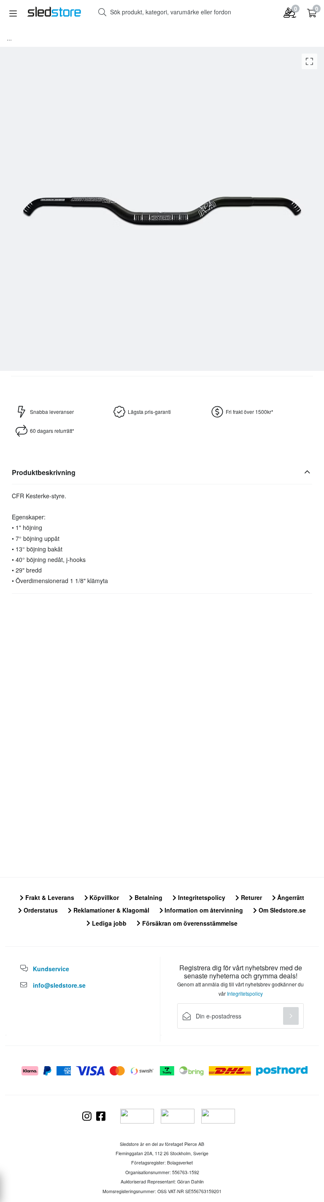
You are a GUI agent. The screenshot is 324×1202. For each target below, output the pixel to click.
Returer (250, 897)
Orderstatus (40, 910)
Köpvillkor (103, 897)
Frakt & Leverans (49, 897)
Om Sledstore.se (281, 910)
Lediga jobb (108, 923)
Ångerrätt (289, 897)
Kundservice (51, 968)
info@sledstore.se (59, 985)
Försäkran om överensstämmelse (189, 923)
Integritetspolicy (200, 897)
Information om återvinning (203, 910)
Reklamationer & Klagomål (110, 910)
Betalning (147, 897)
